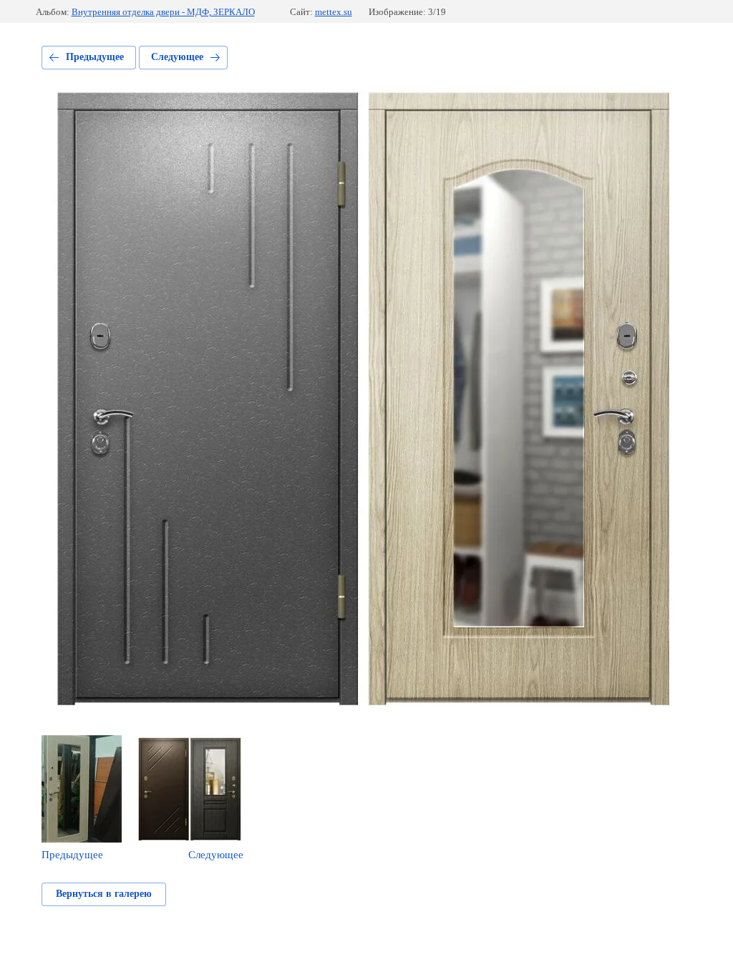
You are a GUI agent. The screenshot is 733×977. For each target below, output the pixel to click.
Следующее (177, 56)
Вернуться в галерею (104, 893)
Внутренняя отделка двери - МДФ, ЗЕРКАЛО (163, 11)
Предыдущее (95, 56)
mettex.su (333, 11)
